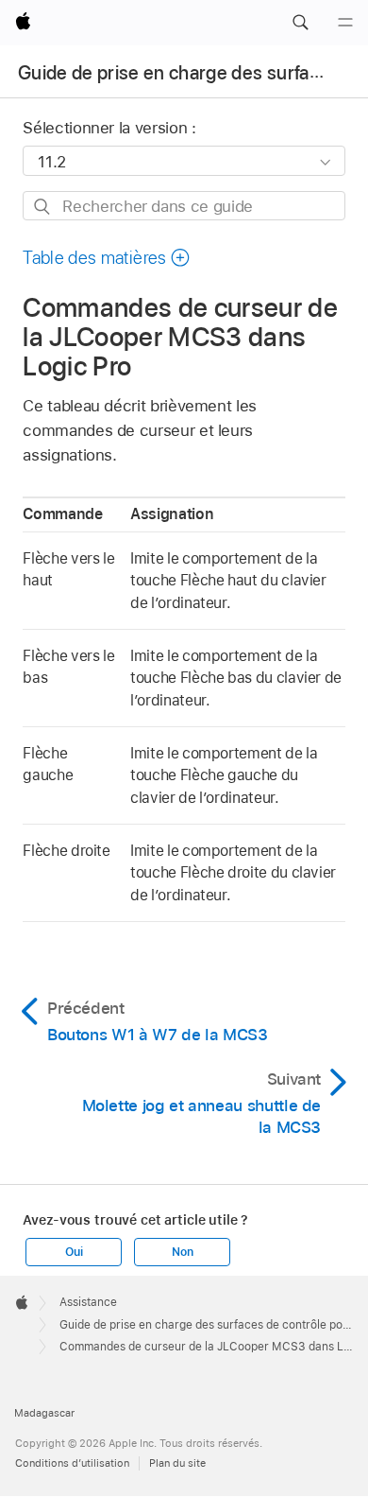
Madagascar (44, 1412)
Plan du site (177, 1463)
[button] (300, 22)
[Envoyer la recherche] (43, 207)
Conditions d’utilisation (72, 1463)
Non (182, 1252)
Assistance (88, 1302)
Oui (73, 1252)
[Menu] (345, 22)
